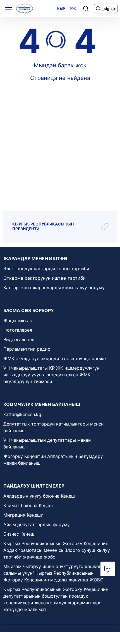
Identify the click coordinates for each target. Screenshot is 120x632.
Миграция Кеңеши (23, 515)
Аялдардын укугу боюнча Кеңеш (39, 496)
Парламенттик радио (27, 349)
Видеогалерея (18, 339)
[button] (107, 569)
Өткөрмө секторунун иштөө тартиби (44, 278)
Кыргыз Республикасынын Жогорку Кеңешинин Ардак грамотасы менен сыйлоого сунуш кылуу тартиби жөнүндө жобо (56, 550)
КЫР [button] (61, 8)
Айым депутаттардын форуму (36, 524)
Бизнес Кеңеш (18, 534)
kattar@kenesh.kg (22, 414)
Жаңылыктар (17, 320)
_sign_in (109, 8)
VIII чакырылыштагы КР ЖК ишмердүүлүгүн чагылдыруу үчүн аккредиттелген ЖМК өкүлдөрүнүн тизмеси (51, 374)
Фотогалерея (17, 330)
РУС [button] (73, 8)
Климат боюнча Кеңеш (28, 505)
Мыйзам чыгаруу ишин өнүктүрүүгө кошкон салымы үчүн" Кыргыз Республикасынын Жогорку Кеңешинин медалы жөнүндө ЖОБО (53, 573)
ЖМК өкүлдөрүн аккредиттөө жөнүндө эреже (54, 358)
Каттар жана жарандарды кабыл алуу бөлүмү (54, 287)
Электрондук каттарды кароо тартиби (46, 268)
